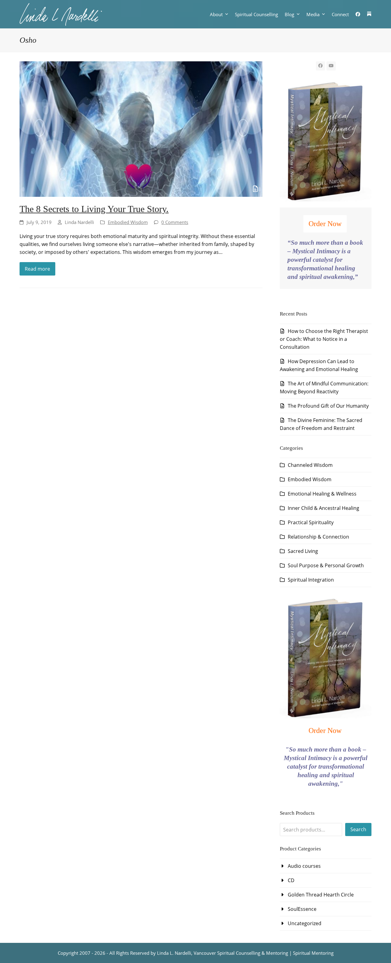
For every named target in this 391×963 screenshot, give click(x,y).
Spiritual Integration (311, 579)
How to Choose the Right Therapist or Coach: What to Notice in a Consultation (324, 339)
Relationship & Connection (318, 536)
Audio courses (304, 866)
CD (291, 880)
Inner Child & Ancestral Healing (323, 508)
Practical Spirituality (311, 522)
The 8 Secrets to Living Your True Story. (94, 209)
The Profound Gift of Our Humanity (328, 405)
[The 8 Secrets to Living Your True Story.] (141, 128)
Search (358, 829)
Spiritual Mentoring (313, 953)
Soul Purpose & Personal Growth (326, 565)
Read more (37, 268)
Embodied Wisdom (128, 222)
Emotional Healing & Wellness (322, 493)
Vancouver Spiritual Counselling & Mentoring (241, 953)
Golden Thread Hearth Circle (321, 894)
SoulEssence (302, 909)
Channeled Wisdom (310, 465)
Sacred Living (303, 551)
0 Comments (174, 222)
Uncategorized (304, 923)
